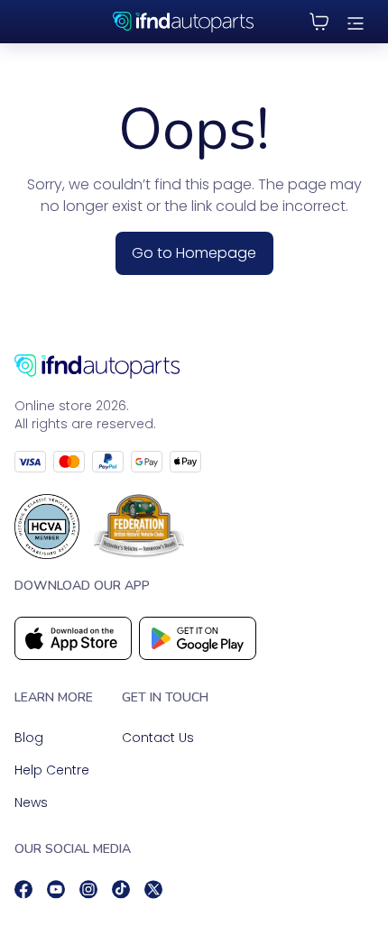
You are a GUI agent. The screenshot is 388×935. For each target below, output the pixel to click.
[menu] (355, 21)
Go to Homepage (194, 253)
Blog (28, 738)
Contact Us (158, 738)
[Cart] (319, 22)
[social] (23, 889)
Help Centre (51, 770)
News (31, 802)
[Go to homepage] (194, 366)
